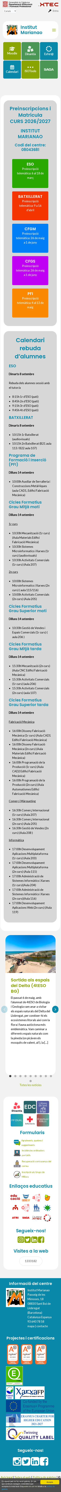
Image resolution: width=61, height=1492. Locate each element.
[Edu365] (26, 1197)
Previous (3, 1009)
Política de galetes (44, 1477)
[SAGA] (26, 1217)
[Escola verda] (47, 1207)
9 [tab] (51, 1076)
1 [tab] (10, 1076)
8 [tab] (45, 1076)
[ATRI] (15, 1217)
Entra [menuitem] (55, 10)
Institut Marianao (31, 30)
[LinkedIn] (34, 1240)
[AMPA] (37, 1207)
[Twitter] (27, 1240)
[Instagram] (21, 1240)
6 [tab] (35, 1076)
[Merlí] (15, 1207)
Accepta (50, 1482)
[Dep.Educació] (15, 1197)
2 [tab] (15, 1076)
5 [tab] (30, 1076)
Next (54, 1009)
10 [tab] (30, 1081)
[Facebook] (41, 1240)
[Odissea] (26, 1207)
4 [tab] (25, 1076)
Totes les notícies (30, 1085)
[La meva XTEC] (37, 1217)
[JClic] (47, 1197)
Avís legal (7, 1477)
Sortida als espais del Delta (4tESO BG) (30, 985)
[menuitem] (20, 4)
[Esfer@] (47, 1217)
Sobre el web (23, 1477)
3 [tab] (20, 1076)
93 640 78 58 (35, 1321)
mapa (30, 1326)
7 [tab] (40, 1076)
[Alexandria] (37, 1197)
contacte (42, 1326)
